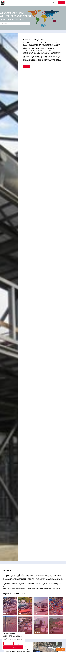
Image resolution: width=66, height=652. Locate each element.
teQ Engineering (46, 2)
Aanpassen (8, 644)
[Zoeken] (28, 23)
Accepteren (13, 647)
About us (55, 2)
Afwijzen (18, 644)
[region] (13, 641)
